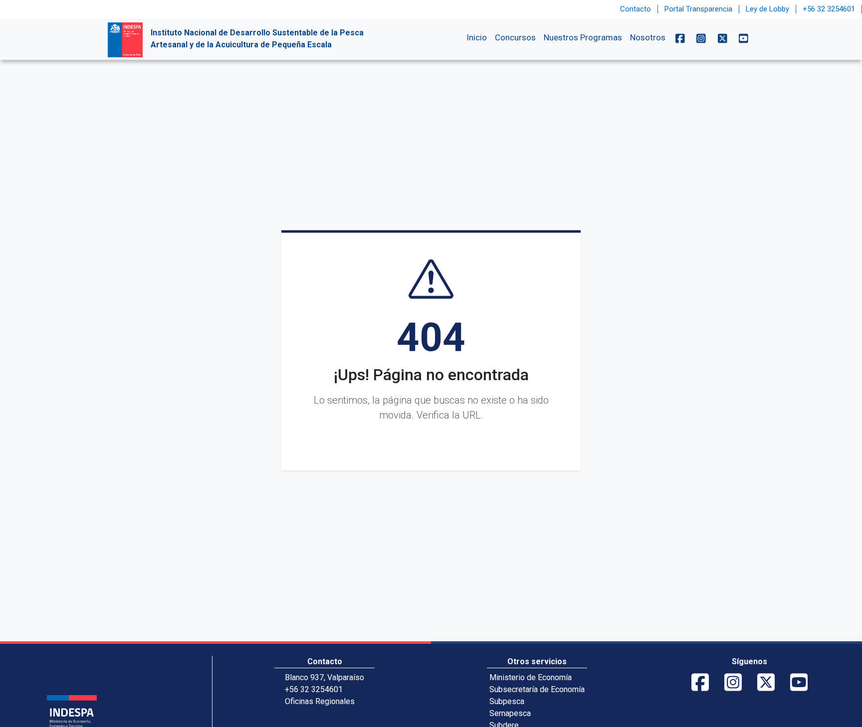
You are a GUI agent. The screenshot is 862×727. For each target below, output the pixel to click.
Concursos (515, 37)
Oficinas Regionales (320, 701)
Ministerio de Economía (530, 677)
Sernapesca (510, 713)
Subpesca (506, 701)
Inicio (476, 37)
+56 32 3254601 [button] (829, 8)
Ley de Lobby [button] (767, 8)
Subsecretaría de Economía (537, 689)
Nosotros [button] (647, 37)
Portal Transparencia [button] (698, 8)
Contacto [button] (635, 8)
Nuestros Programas (583, 37)
